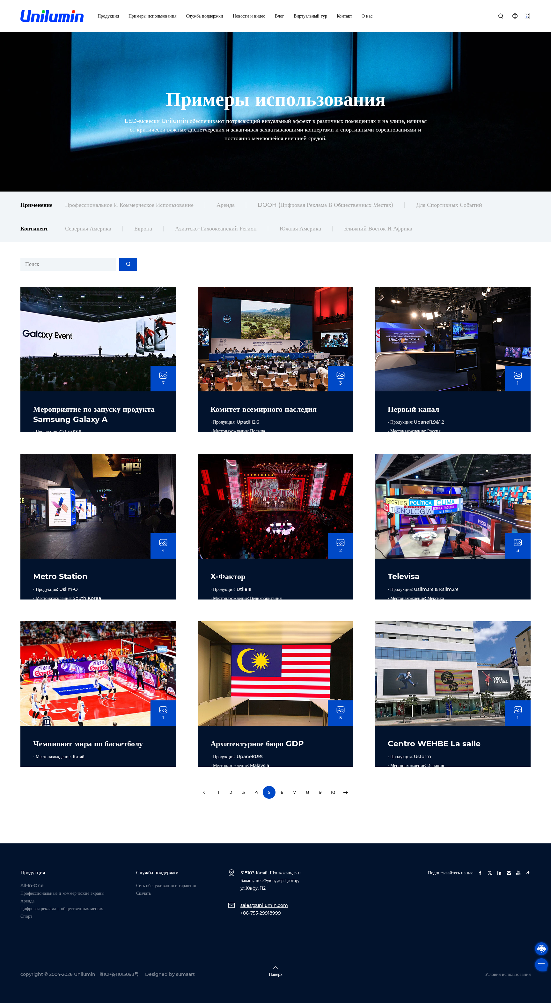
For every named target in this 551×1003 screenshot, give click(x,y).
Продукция (108, 16)
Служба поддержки (204, 16)
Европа (143, 228)
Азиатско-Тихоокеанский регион (216, 228)
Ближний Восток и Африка (378, 228)
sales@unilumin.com (264, 905)
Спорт (26, 916)
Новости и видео (249, 16)
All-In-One (32, 885)
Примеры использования (152, 16)
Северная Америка (88, 228)
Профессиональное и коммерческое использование (129, 204)
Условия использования (508, 974)
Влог (279, 16)
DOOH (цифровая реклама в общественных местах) (325, 204)
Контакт (344, 16)
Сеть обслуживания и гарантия (166, 885)
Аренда (226, 204)
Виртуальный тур (310, 16)
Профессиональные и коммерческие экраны (62, 893)
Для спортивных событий (449, 204)
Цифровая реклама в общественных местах (61, 908)
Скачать (143, 893)
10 (333, 792)
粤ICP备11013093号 (119, 974)
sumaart (185, 974)
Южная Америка (300, 228)
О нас (367, 16)
